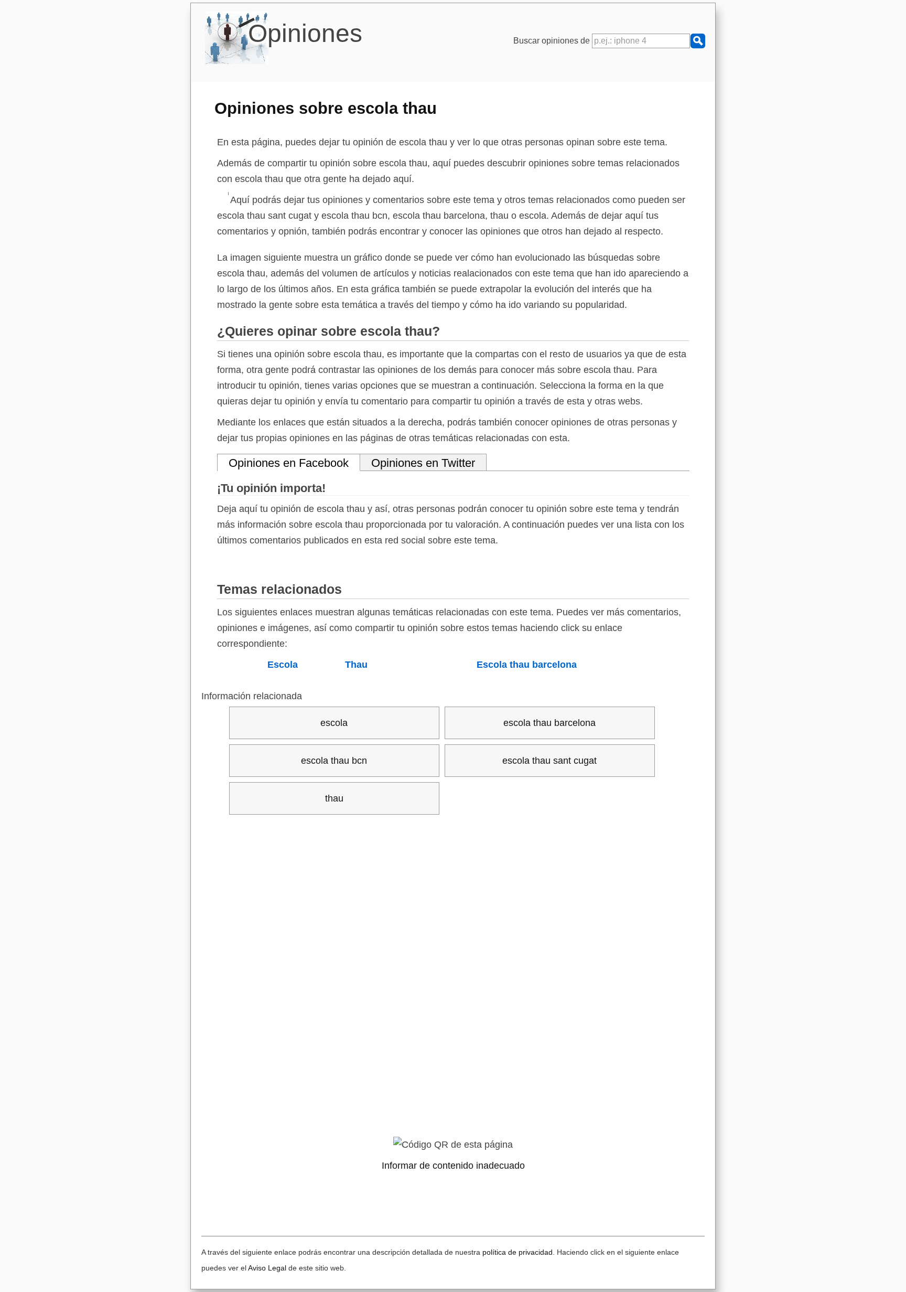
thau (334, 798)
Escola (282, 664)
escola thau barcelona (549, 723)
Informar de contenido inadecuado (453, 1165)
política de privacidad (517, 1252)
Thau (356, 664)
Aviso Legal (267, 1268)
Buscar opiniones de (552, 40)
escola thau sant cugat (549, 760)
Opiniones (305, 33)
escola (334, 723)
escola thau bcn (334, 760)
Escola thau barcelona (527, 664)
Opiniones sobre (325, 108)
